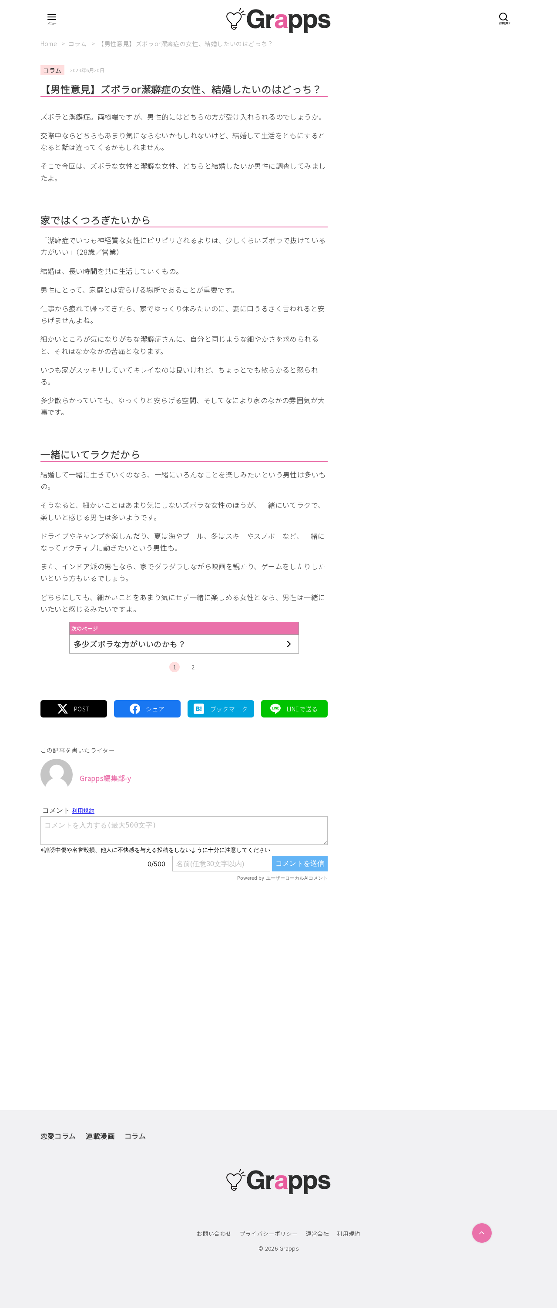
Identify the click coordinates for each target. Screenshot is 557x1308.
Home (49, 43)
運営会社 (317, 1233)
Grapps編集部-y (105, 778)
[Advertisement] (184, 977)
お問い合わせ (214, 1233)
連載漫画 (100, 1136)
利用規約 (348, 1233)
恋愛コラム (58, 1136)
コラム (78, 43)
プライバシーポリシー (269, 1233)
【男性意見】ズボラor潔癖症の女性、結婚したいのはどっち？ (186, 43)
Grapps (289, 1248)
